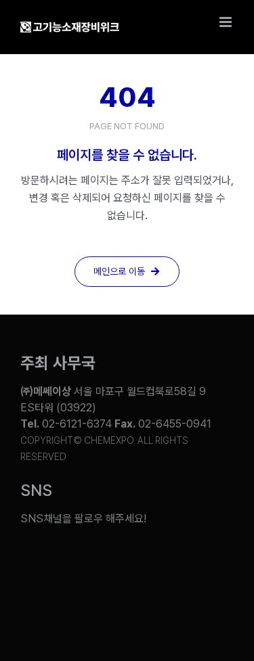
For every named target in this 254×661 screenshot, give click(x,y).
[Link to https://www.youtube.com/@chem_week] (36, 561)
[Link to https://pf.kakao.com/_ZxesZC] (185, 561)
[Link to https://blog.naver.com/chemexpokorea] (74, 561)
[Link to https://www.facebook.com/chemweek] (111, 561)
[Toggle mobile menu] (226, 22)
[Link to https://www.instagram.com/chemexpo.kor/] (148, 561)
